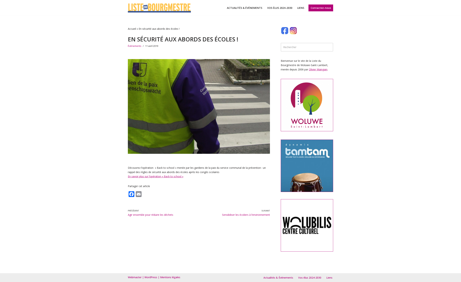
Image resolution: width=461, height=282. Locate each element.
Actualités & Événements (244, 8)
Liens (300, 8)
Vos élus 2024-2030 (279, 8)
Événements (134, 46)
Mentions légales (170, 277)
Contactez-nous (321, 8)
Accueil (132, 28)
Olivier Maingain (318, 69)
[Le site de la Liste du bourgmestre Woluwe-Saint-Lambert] (159, 8)
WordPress (150, 277)
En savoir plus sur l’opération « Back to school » (155, 176)
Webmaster (135, 277)
